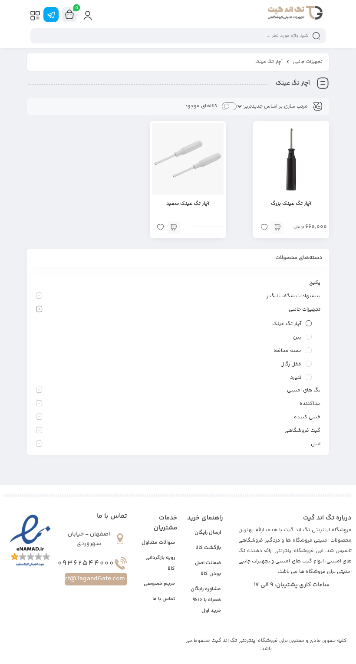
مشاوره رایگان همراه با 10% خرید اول (206, 600)
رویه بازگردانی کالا (160, 563)
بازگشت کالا (208, 548)
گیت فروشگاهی (302, 431)
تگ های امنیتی (303, 390)
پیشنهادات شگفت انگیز (293, 296)
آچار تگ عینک (286, 324)
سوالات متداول (158, 543)
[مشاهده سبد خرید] (69, 15)
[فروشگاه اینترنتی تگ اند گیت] (295, 14)
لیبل (315, 444)
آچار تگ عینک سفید (187, 204)
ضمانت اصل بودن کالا (208, 568)
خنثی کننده (307, 417)
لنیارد (295, 378)
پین (297, 337)
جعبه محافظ (287, 351)
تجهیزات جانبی (308, 62)
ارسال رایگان (207, 533)
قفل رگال (290, 364)
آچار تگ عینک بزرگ (291, 204)
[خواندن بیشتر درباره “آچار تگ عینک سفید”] (173, 227)
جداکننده (310, 404)
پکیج (314, 283)
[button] (276, 227)
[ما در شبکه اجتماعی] (51, 14)
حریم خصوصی (159, 584)
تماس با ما (163, 599)
